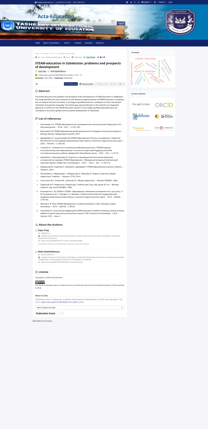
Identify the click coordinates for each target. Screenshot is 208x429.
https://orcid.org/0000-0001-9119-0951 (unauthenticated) (61, 241)
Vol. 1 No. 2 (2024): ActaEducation (63, 53)
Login (170, 2)
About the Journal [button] (51, 43)
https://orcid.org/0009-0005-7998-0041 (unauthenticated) (61, 262)
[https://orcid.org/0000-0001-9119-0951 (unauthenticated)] (36, 71)
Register (162, 2)
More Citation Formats (46, 307)
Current (78, 43)
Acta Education (56, 16)
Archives (88, 43)
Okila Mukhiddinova (58, 71)
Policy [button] (67, 43)
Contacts (100, 43)
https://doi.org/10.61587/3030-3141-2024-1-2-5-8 (58, 75)
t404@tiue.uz (46, 233)
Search (121, 23)
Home (37, 43)
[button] (146, 2)
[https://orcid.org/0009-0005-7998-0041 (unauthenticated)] (49, 71)
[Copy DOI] (81, 75)
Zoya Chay (42, 71)
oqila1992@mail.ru (48, 255)
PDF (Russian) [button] (72, 84)
